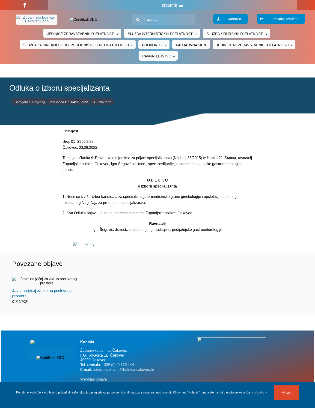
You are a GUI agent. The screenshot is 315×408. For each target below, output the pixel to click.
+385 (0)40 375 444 (118, 365)
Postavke (258, 392)
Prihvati (286, 393)
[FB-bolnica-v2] (231, 339)
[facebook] (24, 5)
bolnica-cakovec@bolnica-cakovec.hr (123, 370)
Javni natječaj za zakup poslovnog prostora (42, 281)
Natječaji (38, 102)
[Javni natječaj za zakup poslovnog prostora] (46, 281)
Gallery (50, 281)
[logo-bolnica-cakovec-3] (85, 244)
